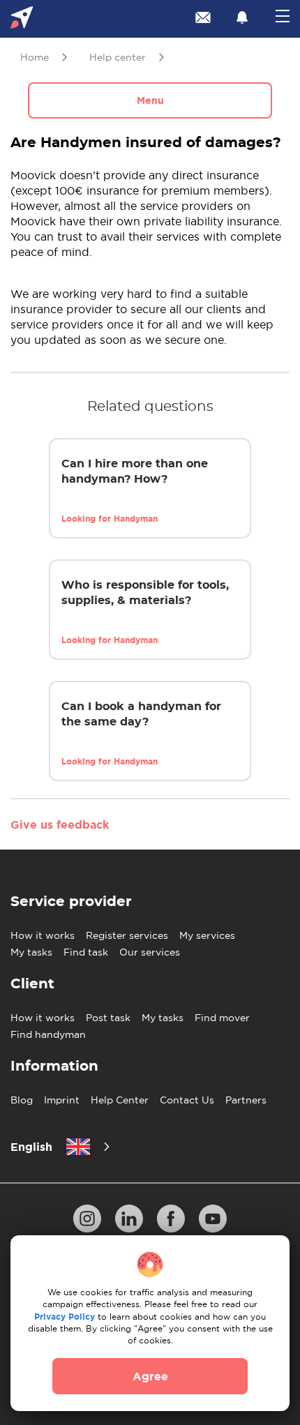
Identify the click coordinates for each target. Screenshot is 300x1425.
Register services (127, 935)
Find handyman (48, 1034)
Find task (85, 952)
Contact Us (187, 1100)
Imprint (62, 1100)
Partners (246, 1100)
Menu (150, 100)
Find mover (222, 1017)
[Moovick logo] (21, 19)
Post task (108, 1017)
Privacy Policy (64, 1316)
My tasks (31, 952)
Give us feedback (59, 824)
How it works (42, 935)
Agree (150, 1376)
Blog (21, 1100)
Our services (149, 952)
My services (207, 935)
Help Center (120, 1100)
